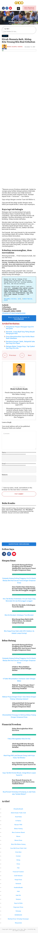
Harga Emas (18, 879)
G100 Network (18, 875)
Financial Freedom (18, 871)
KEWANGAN (18, 915)
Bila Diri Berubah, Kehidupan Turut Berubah (23, 606)
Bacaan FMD (18, 824)
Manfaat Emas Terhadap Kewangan (18, 919)
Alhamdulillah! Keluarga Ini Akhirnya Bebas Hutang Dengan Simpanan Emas (23, 705)
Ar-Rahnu (18, 820)
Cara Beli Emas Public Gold (18, 848)
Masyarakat (18, 923)
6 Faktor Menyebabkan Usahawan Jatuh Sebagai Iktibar (21, 668)
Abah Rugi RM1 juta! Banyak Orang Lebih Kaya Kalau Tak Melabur (23, 745)
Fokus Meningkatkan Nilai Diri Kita (22, 729)
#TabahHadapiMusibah (17, 313)
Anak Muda (18, 816)
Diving (18, 860)
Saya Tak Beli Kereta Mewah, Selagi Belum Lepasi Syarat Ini (24, 763)
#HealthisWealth (18, 809)
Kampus (18, 899)
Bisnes (18, 836)
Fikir (18, 868)
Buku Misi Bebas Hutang (18, 844)
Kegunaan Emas (18, 907)
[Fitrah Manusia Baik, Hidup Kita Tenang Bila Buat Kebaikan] (19, 118)
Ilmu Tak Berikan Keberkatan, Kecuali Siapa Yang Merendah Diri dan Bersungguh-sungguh (24, 588)
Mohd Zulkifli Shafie (15, 46)
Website (5, 474)
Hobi (18, 891)
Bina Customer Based (18, 832)
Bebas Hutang (18, 828)
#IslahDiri (5, 313)
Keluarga (18, 911)
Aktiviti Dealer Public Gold (18, 812)
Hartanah (18, 883)
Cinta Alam (18, 852)
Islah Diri (5, 36)
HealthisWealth (18, 887)
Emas (18, 864)
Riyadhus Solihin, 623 (12, 299)
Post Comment (19, 494)
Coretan (18, 856)
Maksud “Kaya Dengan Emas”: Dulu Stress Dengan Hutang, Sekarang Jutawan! (23, 686)
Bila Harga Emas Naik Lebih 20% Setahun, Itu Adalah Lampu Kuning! (22, 621)
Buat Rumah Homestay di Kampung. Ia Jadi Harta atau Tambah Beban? (23, 782)
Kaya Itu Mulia (18, 903)
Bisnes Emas (18, 840)
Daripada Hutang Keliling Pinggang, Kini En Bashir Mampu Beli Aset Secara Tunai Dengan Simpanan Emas (24, 567)
